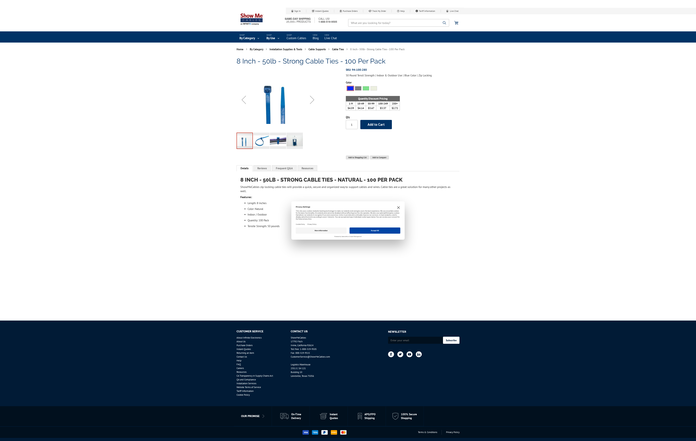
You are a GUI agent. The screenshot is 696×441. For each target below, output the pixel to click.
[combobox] (398, 23)
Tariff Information (427, 11)
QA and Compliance (246, 379)
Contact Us (242, 356)
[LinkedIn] (419, 354)
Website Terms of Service (249, 387)
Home (240, 49)
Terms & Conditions (427, 432)
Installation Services (246, 383)
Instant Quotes (322, 11)
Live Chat (454, 11)
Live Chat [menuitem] (330, 38)
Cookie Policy (243, 394)
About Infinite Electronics (249, 337)
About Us (241, 341)
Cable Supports (317, 49)
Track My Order (379, 11)
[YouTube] (410, 354)
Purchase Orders (350, 11)
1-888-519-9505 (308, 349)
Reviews (262, 168)
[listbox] (372, 88)
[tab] (244, 168)
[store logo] (252, 19)
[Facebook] (391, 354)
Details (244, 168)
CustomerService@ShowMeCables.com (310, 356)
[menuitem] (250, 37)
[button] (244, 99)
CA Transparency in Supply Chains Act (255, 375)
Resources (307, 168)
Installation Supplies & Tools (286, 49)
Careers (240, 368)
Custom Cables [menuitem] (296, 38)
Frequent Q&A (284, 168)
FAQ (239, 364)
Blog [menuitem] (316, 38)
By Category (257, 49)
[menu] (348, 37)
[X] (400, 354)
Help (402, 11)
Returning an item (245, 352)
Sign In (297, 11)
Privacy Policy (452, 432)
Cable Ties (338, 49)
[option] (350, 88)
